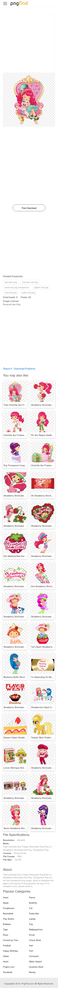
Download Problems (24, 368)
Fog (31, 924)
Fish (31, 950)
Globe (6, 956)
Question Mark (36, 966)
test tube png (11, 282)
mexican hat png (30, 282)
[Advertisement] (29, 43)
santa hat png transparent (17, 287)
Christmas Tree (10, 940)
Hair (31, 945)
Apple (5, 902)
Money (32, 972)
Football (7, 945)
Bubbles (7, 924)
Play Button (8, 918)
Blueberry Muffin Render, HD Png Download (24, 677)
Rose (5, 934)
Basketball (8, 913)
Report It (7, 368)
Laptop (32, 918)
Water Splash (35, 961)
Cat (30, 908)
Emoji (32, 934)
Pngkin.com (9, 966)
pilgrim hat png (41, 287)
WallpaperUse (36, 929)
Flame (32, 897)
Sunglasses (8, 908)
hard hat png (11, 292)
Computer (34, 956)
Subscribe (34, 913)
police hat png (28, 292)
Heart (5, 897)
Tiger (5, 929)
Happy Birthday (10, 950)
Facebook (7, 972)
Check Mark (35, 940)
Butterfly (33, 902)
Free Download (29, 207)
